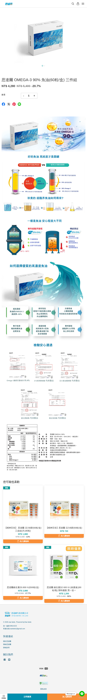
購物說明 (6, 647)
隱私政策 (43, 689)
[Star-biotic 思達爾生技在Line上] (9, 660)
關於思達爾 (7, 641)
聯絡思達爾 (7, 644)
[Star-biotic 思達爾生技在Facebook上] (4, 660)
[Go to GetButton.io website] (82, 698)
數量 (3, 95)
